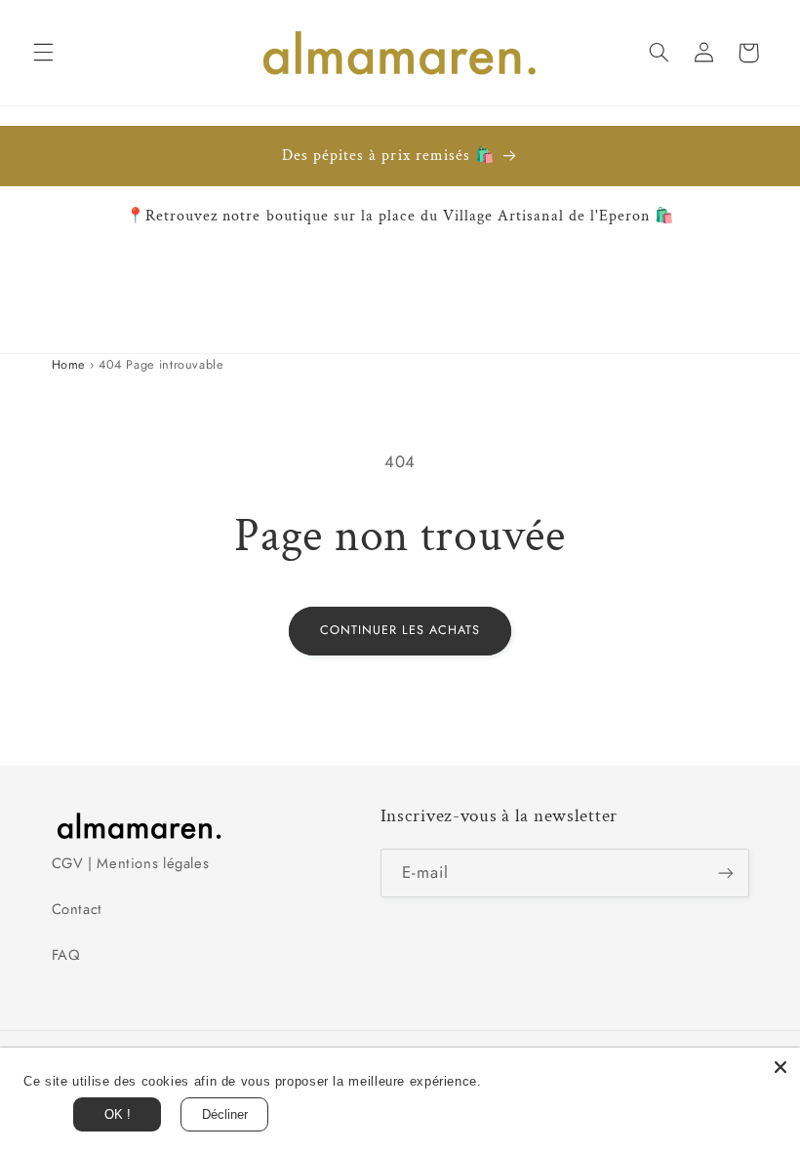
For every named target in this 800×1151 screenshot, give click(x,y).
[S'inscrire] (724, 872)
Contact (77, 909)
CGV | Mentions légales (131, 863)
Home (69, 365)
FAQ (66, 955)
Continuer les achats (400, 630)
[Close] (780, 1067)
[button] (42, 52)
